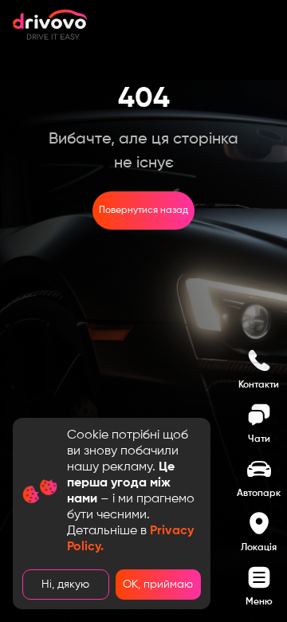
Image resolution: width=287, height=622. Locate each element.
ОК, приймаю (158, 584)
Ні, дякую (65, 584)
